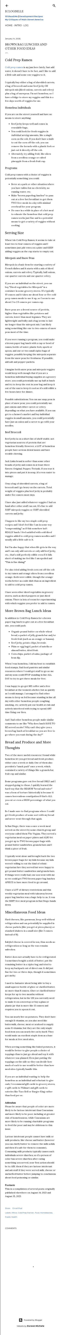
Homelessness (46, 1212)
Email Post (17, 1208)
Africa (14, 1212)
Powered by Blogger (33, 1320)
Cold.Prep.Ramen (26, 1212)
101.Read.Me (11, 16)
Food (37, 1212)
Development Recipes (31, 16)
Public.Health (11, 1217)
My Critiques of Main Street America (24, 19)
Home (9, 25)
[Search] (54, 5)
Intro (18, 25)
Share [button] (7, 1208)
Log (25, 25)
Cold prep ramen (14, 67)
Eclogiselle (14, 11)
